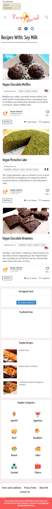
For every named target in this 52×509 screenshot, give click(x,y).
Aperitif (14, 420)
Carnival (14, 472)
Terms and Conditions (11, 487)
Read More (7, 122)
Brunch (15, 169)
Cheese (38, 472)
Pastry (35, 91)
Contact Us (25, 492)
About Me (43, 487)
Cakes (21, 91)
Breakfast (7, 169)
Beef (14, 438)
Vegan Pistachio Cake (14, 160)
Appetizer (37, 420)
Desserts (28, 91)
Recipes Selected (16, 112)
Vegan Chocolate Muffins (16, 84)
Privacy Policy (30, 487)
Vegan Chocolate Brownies (17, 238)
